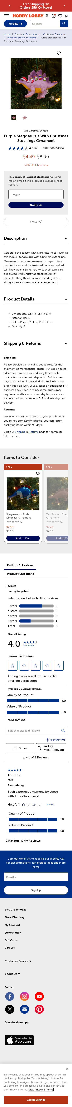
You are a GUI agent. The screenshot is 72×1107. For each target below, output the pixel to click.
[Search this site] (64, 23)
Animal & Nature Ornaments (21, 37)
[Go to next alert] (64, 6)
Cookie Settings (36, 1099)
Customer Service (16, 961)
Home (7, 34)
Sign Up (36, 890)
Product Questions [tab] (20, 573)
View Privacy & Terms (41, 1089)
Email (10, 877)
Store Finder (13, 932)
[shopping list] (60, 16)
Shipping (20, 431)
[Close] (67, 1069)
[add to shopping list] (58, 53)
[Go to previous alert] (9, 6)
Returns (33, 431)
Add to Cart (23, 538)
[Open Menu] (7, 16)
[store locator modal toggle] (47, 16)
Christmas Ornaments (54, 34)
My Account (12, 924)
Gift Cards (11, 940)
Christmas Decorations (27, 34)
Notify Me (36, 204)
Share (33, 221)
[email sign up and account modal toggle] (53, 16)
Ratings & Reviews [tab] (20, 565)
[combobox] (45, 23)
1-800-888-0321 (15, 909)
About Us (11, 973)
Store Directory (15, 917)
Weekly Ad (15, 23)
